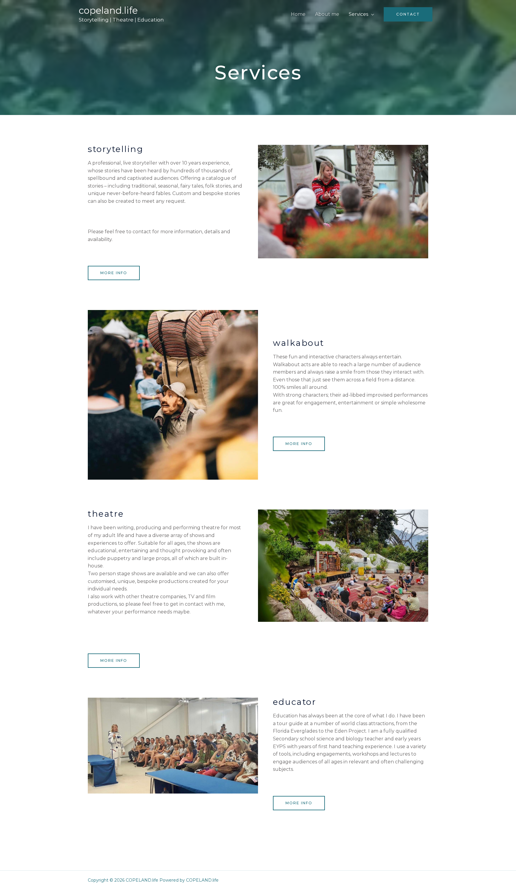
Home (298, 14)
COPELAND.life (108, 10)
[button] (114, 273)
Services (358, 14)
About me (327, 14)
